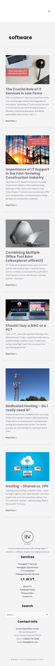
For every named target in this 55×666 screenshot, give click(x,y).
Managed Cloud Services (27, 567)
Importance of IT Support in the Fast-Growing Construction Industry (27, 173)
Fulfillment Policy (27, 589)
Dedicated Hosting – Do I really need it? (27, 408)
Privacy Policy (27, 593)
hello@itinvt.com (30, 642)
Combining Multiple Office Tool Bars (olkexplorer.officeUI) (24, 256)
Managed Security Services (27, 574)
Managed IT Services (27, 564)
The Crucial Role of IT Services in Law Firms (24, 91)
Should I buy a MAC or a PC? (26, 327)
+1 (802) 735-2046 (30, 638)
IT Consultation (27, 570)
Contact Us (27, 596)
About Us (27, 586)
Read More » (11, 120)
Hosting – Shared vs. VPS (27, 486)
